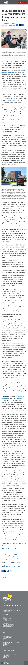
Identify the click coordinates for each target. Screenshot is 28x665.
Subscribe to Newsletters (8, 624)
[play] (2, 663)
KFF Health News (6, 549)
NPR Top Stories (18, 566)
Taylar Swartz (15, 477)
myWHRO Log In (6, 628)
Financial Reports (7, 637)
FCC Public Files (6, 653)
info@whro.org (12, 611)
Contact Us (5, 645)
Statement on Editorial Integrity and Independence (11, 643)
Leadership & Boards (7, 636)
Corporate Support (7, 639)
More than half (11, 100)
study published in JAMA (10, 320)
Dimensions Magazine (8, 626)
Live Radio (5, 619)
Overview (5, 635)
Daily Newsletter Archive (8, 625)
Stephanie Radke (6, 343)
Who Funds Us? (6, 644)
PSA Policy (5, 657)
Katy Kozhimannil (6, 431)
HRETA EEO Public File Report (10, 654)
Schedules (5, 622)
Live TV (4, 617)
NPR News (8, 566)
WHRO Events (6, 623)
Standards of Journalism (8, 641)
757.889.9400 (6, 611)
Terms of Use (6, 656)
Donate (23, 2)
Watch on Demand (7, 618)
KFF (15, 555)
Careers (4, 638)
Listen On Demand (7, 620)
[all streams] (26, 663)
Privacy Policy (6, 655)
